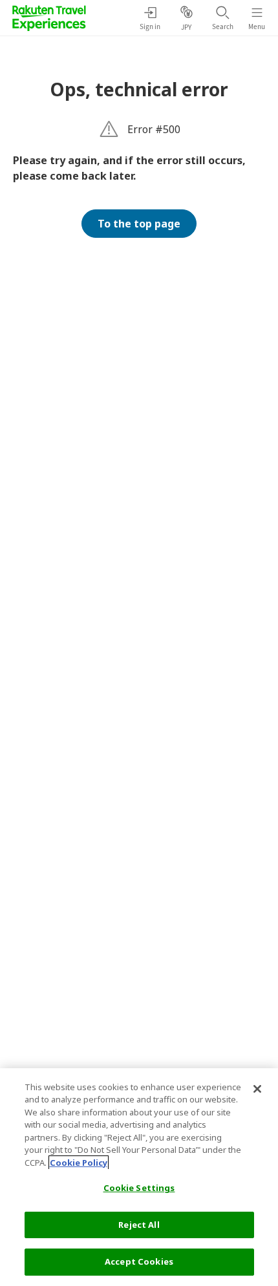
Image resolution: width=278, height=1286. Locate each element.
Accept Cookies (139, 1261)
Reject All (138, 1224)
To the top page (139, 223)
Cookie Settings (139, 1188)
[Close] (257, 1089)
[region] (139, 1177)
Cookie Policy (78, 1162)
